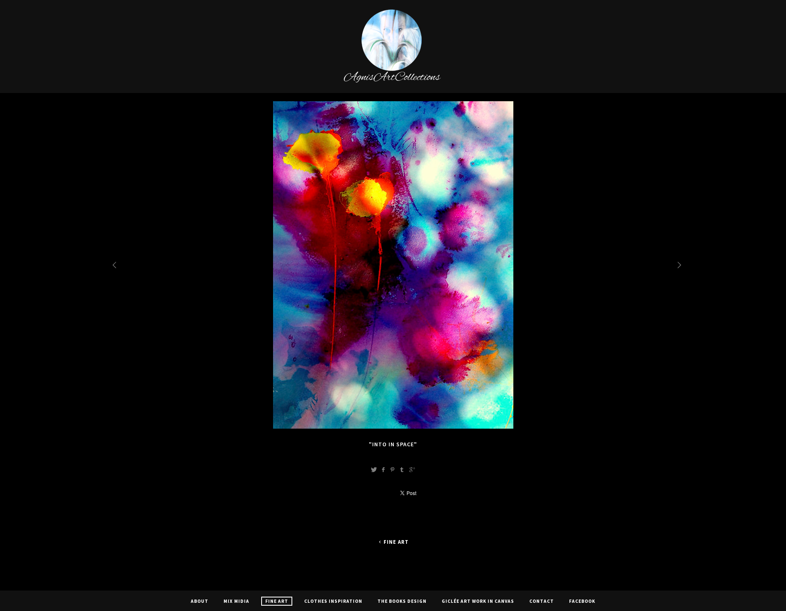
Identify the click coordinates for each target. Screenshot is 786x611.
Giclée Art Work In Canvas (478, 601)
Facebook (582, 601)
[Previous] (115, 265)
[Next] (679, 265)
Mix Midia (236, 601)
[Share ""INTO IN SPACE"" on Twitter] (374, 469)
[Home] (393, 81)
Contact (541, 601)
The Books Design (402, 601)
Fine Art (396, 542)
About (199, 601)
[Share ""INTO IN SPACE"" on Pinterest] (392, 469)
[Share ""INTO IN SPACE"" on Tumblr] (402, 469)
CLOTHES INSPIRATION (333, 601)
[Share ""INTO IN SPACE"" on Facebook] (383, 469)
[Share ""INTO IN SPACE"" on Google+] (412, 469)
